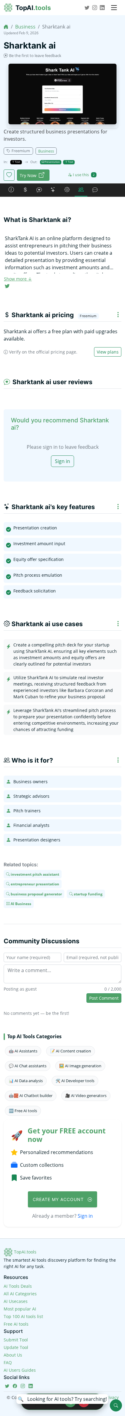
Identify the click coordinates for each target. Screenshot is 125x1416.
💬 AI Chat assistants (27, 1066)
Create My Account (59, 1199)
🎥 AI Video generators (85, 1095)
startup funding (88, 893)
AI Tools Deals (18, 1286)
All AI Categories (20, 1294)
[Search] (116, 1405)
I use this (84, 174)
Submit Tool (16, 1340)
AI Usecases (16, 1301)
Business (25, 26)
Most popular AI (20, 1309)
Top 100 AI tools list (23, 1316)
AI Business (20, 903)
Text (17, 161)
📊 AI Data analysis (26, 1080)
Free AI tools (16, 1324)
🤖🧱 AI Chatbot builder (30, 1095)
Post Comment (104, 998)
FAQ (8, 1362)
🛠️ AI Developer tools (75, 1080)
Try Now (28, 175)
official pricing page (56, 352)
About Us (13, 1355)
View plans (108, 352)
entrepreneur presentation (34, 884)
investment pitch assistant (34, 874)
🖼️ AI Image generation (80, 1066)
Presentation (52, 161)
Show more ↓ (18, 279)
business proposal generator (36, 893)
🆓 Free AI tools (23, 1110)
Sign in (62, 461)
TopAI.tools (24, 1252)
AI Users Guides (20, 1370)
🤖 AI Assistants (23, 1051)
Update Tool (16, 1347)
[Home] (6, 26)
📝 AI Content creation (70, 1051)
